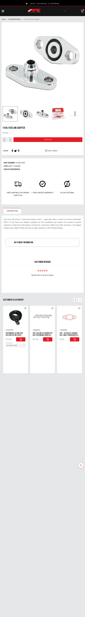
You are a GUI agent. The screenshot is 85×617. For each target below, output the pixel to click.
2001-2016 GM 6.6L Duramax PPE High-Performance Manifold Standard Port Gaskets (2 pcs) (42, 335)
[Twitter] (15, 151)
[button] (80, 465)
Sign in (39, 3)
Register (44, 3)
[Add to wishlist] (25, 308)
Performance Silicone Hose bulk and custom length (14, 334)
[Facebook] (12, 151)
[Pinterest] (18, 151)
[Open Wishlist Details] (65, 11)
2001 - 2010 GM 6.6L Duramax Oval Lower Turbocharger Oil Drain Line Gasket (69, 335)
